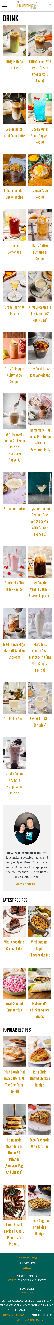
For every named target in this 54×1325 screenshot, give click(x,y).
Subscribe (27, 1292)
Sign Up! (12, 1280)
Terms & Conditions (27, 1319)
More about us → (27, 884)
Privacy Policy (13, 1315)
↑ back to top (27, 1258)
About (27, 1267)
